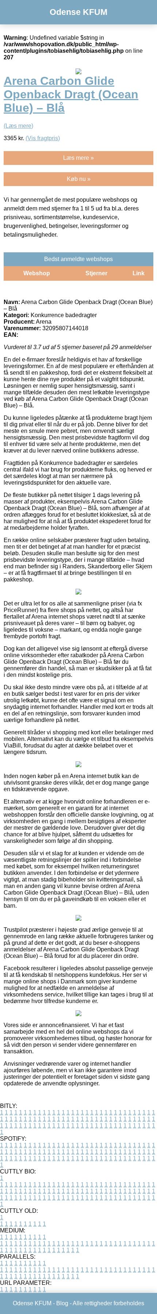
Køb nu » (79, 179)
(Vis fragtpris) (43, 138)
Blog (62, 1303)
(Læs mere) (18, 126)
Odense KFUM (78, 12)
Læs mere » (78, 158)
